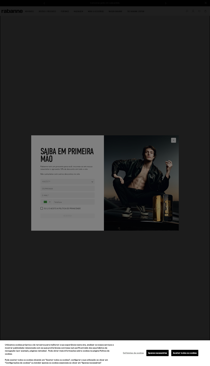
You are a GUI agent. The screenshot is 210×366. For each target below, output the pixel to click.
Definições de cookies (133, 353)
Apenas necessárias (157, 353)
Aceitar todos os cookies (185, 353)
